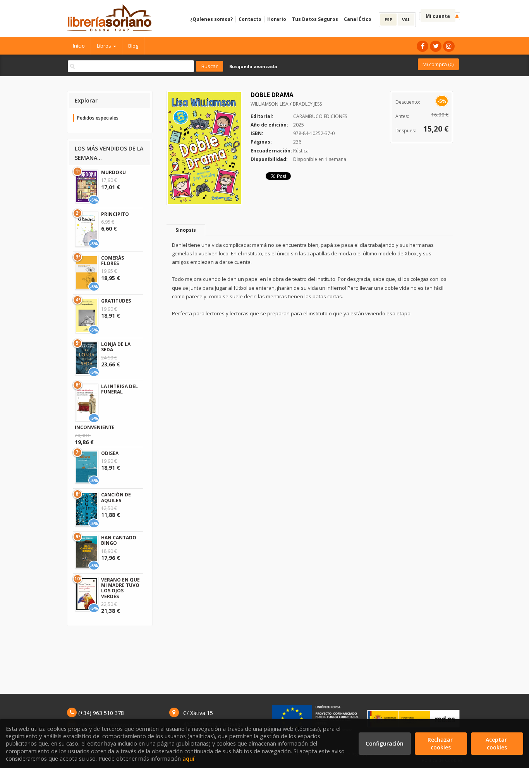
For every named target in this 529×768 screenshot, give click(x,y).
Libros (104, 45)
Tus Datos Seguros (315, 19)
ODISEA (110, 453)
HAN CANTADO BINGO (118, 540)
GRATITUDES (116, 301)
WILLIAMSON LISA (270, 104)
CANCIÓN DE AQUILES (116, 497)
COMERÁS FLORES (112, 261)
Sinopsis (185, 230)
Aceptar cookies (497, 743)
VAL (406, 19)
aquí (188, 758)
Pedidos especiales (98, 118)
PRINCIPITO (115, 214)
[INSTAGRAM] (449, 46)
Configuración (385, 743)
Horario (276, 19)
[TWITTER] (435, 46)
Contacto (250, 19)
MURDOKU (113, 172)
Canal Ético (357, 19)
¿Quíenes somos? (211, 19)
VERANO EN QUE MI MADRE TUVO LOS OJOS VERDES (120, 588)
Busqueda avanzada (253, 66)
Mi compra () (438, 64)
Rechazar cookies (441, 743)
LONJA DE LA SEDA (116, 347)
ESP (388, 19)
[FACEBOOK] (422, 46)
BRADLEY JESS (307, 104)
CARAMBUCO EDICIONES (320, 116)
